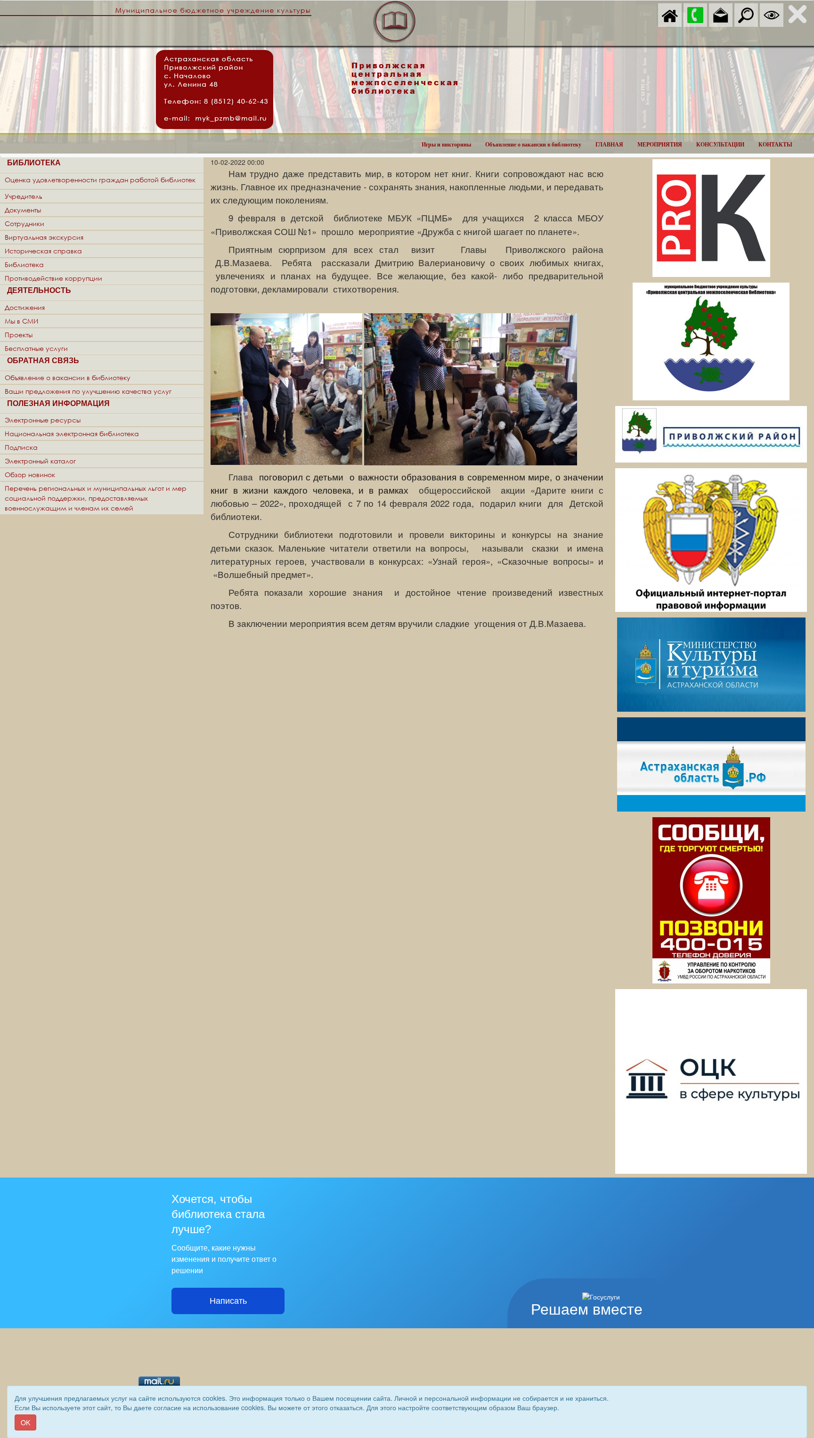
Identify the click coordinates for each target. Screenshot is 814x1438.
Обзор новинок (30, 474)
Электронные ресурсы (43, 419)
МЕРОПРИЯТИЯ (659, 144)
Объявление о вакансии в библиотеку (533, 144)
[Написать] (721, 14)
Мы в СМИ (21, 321)
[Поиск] (746, 14)
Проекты (19, 334)
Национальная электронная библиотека (72, 433)
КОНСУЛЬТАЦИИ (720, 144)
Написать (228, 1301)
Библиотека (24, 264)
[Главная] (670, 14)
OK (25, 1422)
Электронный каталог (40, 460)
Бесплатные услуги (36, 348)
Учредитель (23, 196)
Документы (23, 209)
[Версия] (771, 14)
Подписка (21, 447)
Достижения (25, 307)
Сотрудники (24, 223)
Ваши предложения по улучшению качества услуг (88, 391)
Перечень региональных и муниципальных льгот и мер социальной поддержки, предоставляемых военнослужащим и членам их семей (96, 498)
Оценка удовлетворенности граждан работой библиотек (100, 179)
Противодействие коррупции (53, 278)
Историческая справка (43, 250)
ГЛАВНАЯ (609, 144)
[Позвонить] (695, 14)
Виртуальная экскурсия (44, 237)
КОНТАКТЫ (775, 144)
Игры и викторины (446, 144)
